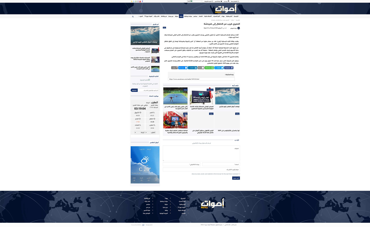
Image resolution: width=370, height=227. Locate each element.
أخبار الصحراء (216, 16)
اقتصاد (201, 16)
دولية (176, 16)
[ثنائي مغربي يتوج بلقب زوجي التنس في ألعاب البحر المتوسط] (175, 95)
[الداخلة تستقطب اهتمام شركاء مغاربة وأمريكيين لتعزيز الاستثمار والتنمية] (175, 119)
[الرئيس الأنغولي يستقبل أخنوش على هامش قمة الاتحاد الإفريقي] (201, 119)
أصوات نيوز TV (148, 16)
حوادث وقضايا (188, 16)
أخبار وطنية (229, 16)
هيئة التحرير (217, 1)
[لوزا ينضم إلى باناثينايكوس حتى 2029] (227, 119)
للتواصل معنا (234, 1)
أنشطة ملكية (208, 16)
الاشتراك (134, 90)
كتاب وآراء (156, 16)
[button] (228, 67)
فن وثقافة (164, 16)
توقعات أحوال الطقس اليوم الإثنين (145, 41)
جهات (223, 16)
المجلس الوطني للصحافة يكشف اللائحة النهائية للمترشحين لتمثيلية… (141, 50)
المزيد (141, 16)
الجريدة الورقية (207, 1)
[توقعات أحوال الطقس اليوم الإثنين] (227, 95)
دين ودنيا (170, 16)
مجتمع (195, 16)
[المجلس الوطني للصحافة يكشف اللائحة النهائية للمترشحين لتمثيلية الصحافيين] (201, 95)
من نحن (225, 1)
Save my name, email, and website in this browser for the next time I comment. (214, 174)
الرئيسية (236, 16)
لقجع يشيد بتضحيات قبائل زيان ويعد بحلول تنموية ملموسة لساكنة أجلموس (140, 59)
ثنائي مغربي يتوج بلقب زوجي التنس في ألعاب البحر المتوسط (140, 68)
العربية (189, 1)
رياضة (181, 16)
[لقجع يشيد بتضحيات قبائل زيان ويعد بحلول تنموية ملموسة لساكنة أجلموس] (155, 60)
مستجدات (210, 90)
